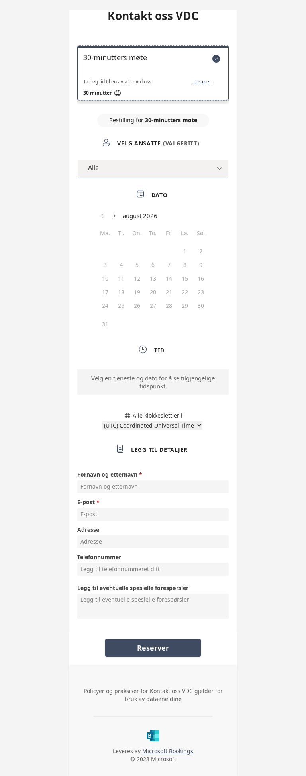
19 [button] (137, 292)
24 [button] (105, 305)
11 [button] (121, 278)
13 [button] (153, 278)
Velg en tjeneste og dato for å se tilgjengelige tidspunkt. (153, 382)
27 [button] (153, 305)
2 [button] (200, 251)
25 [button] (121, 305)
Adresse (88, 529)
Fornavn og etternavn (107, 474)
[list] (153, 75)
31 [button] (105, 324)
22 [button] (185, 292)
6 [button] (153, 265)
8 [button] (184, 265)
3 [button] (105, 265)
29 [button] (185, 305)
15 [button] (185, 278)
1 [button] (184, 251)
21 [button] (169, 292)
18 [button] (121, 292)
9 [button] (200, 265)
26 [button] (137, 305)
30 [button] (201, 305)
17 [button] (105, 292)
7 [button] (169, 265)
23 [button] (201, 292)
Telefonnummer (99, 557)
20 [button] (153, 292)
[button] (102, 215)
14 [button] (169, 278)
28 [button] (169, 305)
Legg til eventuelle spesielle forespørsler (132, 588)
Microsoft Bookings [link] (167, 751)
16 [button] (201, 278)
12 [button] (137, 278)
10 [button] (105, 278)
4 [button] (121, 265)
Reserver (153, 648)
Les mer (202, 82)
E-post (86, 502)
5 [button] (137, 265)
